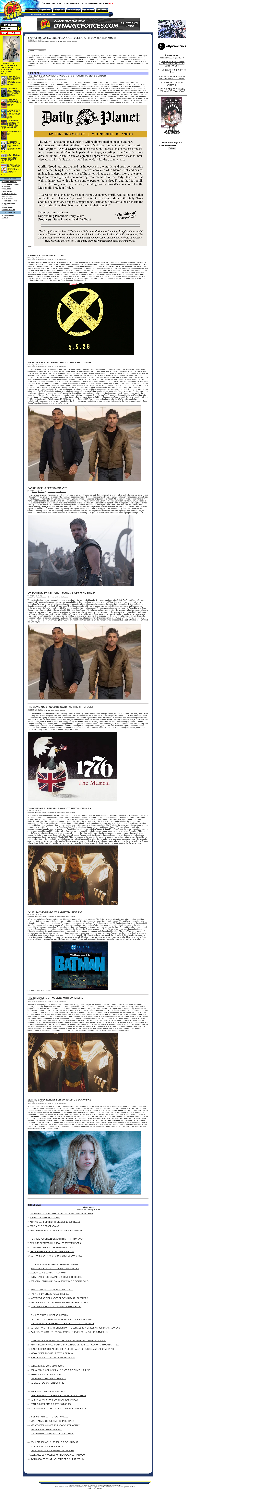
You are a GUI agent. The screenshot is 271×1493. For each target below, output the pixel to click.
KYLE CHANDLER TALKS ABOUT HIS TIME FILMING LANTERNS (58, 1396)
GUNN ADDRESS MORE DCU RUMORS (47, 1366)
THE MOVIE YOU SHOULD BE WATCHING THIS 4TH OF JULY (56, 1239)
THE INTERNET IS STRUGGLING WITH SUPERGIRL (52, 1252)
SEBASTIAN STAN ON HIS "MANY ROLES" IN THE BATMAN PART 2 (60, 1281)
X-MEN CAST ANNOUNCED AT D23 (45, 1218)
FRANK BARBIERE (172, 133)
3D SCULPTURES (7, 198)
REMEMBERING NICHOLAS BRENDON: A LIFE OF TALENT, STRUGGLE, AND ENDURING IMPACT (73, 1349)
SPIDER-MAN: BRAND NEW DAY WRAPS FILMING (52, 1434)
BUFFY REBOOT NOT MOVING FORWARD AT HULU (53, 1357)
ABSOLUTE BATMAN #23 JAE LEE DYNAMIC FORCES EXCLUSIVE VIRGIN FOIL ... (10, 67)
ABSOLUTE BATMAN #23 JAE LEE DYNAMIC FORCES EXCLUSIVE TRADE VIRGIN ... (10, 157)
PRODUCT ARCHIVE (8, 210)
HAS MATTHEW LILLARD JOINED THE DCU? (50, 1294)
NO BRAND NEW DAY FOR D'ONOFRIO (47, 1383)
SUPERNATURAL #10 (14, 132)
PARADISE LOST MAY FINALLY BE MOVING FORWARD (55, 1269)
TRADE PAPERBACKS (9, 194)
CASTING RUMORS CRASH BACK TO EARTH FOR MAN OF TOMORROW (62, 1324)
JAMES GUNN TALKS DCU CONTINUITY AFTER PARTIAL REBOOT (59, 1302)
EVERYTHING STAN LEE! (10, 184)
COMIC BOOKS (7, 191)
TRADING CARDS (7, 207)
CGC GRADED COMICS (9, 201)
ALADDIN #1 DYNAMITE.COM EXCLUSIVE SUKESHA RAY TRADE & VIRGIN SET (10, 124)
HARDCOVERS (7, 196)
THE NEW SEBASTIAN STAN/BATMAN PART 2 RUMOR (54, 1264)
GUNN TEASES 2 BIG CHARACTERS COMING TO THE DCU (56, 1277)
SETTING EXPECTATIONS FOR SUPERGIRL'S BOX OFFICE (56, 1256)
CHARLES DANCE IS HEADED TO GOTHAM (49, 1315)
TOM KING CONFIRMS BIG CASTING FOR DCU (51, 1404)
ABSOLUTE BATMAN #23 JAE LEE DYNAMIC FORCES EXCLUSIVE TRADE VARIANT (14, 80)
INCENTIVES (6, 186)
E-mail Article (62, 41)
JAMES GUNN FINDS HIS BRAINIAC (46, 1429)
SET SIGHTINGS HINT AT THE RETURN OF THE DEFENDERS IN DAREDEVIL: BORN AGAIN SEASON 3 (75, 1328)
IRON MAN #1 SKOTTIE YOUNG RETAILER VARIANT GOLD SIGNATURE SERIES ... (13, 169)
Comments (52, 41)
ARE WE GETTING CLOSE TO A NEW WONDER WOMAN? (55, 1425)
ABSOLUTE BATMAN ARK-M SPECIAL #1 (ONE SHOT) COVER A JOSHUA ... (13, 92)
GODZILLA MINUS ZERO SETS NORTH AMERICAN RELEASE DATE (60, 1408)
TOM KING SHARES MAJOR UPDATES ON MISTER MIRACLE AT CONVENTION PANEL (68, 1341)
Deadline (34, 41)
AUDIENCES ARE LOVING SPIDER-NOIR (47, 1273)
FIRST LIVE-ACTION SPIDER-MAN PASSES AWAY (52, 1451)
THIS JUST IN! (6, 189)
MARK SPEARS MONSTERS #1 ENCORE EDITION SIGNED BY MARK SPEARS (14, 113)
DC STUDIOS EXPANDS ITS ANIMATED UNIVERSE (52, 1247)
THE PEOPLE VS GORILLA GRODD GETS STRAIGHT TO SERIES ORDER (61, 1213)
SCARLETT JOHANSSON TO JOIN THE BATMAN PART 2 (55, 1442)
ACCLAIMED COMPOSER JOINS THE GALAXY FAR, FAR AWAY (57, 1455)
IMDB (34, 710)
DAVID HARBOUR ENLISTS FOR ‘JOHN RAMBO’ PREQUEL (56, 1307)
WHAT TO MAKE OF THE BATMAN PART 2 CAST (52, 1290)
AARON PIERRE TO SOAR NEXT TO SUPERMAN (51, 1353)
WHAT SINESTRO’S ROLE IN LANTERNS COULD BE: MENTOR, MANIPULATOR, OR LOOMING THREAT (75, 1345)
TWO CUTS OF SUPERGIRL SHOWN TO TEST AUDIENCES (55, 1243)
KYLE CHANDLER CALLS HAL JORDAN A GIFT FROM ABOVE (56, 1230)
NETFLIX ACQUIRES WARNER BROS (47, 1446)
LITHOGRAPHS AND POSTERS (8, 204)
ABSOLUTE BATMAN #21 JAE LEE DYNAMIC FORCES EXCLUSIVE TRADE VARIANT (14, 146)
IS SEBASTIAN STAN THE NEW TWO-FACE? (50, 1417)
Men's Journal (36, 597)
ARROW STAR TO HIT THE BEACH (45, 1374)
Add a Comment (72, 41)
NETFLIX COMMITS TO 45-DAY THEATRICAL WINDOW (54, 1400)
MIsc (46, 41)
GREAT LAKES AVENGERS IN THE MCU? (48, 1391)
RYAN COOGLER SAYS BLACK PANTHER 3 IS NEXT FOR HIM (57, 1459)
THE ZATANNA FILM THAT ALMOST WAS (48, 1379)
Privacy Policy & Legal (95, 1488)
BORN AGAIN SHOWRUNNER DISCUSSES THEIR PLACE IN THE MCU (61, 1370)
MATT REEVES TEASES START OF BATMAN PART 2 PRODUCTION (60, 1298)
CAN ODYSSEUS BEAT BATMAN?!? (45, 1226)
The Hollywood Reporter (39, 812)
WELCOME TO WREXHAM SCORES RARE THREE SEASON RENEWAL (61, 1319)
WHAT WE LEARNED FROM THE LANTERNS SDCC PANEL (55, 1222)
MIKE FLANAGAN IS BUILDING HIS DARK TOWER (52, 1421)
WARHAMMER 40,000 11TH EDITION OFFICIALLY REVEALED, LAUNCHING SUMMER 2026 (69, 1332)
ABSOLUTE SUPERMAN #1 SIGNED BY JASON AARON (14, 102)
